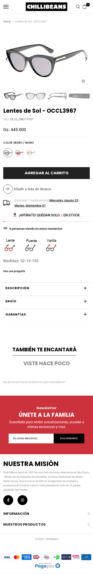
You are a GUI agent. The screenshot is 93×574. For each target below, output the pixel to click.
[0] (85, 7)
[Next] (83, 58)
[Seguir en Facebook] (8, 500)
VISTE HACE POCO (46, 363)
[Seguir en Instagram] (22, 500)
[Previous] (9, 58)
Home (7, 21)
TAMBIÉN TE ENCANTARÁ (44, 349)
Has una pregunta (14, 271)
